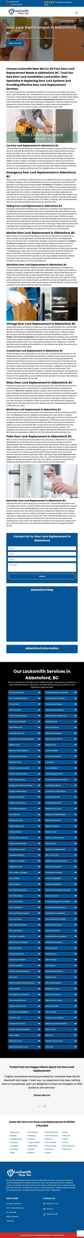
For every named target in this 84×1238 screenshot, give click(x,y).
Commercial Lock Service (18, 838)
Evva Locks (13, 977)
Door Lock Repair (15, 919)
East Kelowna (33, 1132)
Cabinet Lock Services (17, 803)
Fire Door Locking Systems (18, 1012)
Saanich (48, 1153)
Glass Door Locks (15, 1041)
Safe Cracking (51, 960)
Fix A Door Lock (14, 1018)
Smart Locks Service (53, 994)
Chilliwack (14, 1142)
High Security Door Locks (18, 1047)
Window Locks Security (54, 1041)
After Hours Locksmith (17, 722)
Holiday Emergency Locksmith (57, 692)
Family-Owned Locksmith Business (21, 983)
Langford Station (34, 1142)
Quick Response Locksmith (55, 919)
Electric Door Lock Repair (18, 942)
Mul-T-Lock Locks (52, 855)
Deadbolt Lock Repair (17, 861)
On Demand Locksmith (54, 873)
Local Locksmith (52, 750)
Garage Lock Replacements (19, 1029)
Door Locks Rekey (15, 931)
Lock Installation (52, 768)
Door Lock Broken (15, 907)
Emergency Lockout (16, 954)
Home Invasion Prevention (55, 698)
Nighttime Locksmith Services (56, 861)
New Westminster (52, 1132)
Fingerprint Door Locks (17, 1006)
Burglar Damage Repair (17, 791)
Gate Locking (14, 1035)
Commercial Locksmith (17, 843)
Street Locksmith (52, 1006)
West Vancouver (69, 1146)
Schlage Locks (51, 977)
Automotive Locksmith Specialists (21, 739)
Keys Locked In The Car (54, 739)
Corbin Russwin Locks (17, 849)
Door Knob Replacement (18, 890)
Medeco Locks (51, 832)
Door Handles (14, 878)
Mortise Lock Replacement (55, 849)
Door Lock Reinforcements (19, 913)
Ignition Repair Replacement (56, 716)
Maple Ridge (32, 1146)
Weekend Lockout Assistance (56, 1024)
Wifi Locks (49, 1035)
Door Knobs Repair (16, 896)
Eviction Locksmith (16, 965)
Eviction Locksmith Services (19, 971)
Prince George (51, 1146)
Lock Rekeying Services (54, 774)
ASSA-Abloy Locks (15, 727)
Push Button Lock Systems (55, 913)
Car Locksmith (14, 814)
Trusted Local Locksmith (55, 1018)
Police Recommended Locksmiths (58, 890)
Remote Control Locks (54, 925)
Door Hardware (14, 884)
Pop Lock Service (52, 896)
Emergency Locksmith (17, 960)
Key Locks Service (52, 727)
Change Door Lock (16, 820)
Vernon (65, 1139)
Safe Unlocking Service (54, 971)
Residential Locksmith (54, 942)
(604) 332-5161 (15, 43)
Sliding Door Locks (52, 989)
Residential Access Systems (56, 936)
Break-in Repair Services (18, 774)
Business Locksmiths (17, 797)
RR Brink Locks (51, 954)
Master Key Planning (53, 820)
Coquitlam (14, 1146)
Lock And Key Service (53, 756)
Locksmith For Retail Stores (56, 791)
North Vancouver (51, 1136)
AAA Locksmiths (15, 710)
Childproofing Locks (16, 826)
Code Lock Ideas (15, 832)
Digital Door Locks (15, 867)
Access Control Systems (18, 716)
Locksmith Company (53, 785)
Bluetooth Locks (15, 762)
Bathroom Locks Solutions (18, 750)
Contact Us (10, 1221)
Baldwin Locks (14, 745)
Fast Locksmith (14, 989)
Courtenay (14, 1149)
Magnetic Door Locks (53, 809)
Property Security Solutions (55, 907)
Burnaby (14, 1136)
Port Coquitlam (51, 1142)
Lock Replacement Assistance (57, 780)
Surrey (65, 1132)
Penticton (49, 1139)
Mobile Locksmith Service (55, 838)
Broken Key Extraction (17, 780)
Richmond (49, 1149)
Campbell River (16, 1139)
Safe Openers (51, 965)
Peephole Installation (53, 884)
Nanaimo (31, 1153)
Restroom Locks (51, 948)
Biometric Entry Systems (18, 756)
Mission (31, 1149)
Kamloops (32, 1136)
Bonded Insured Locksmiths (19, 768)
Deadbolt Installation (16, 855)
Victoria (66, 1142)
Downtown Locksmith (17, 936)
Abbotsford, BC (14, 2)
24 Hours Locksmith (16, 692)
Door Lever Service (16, 901)
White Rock (67, 1149)
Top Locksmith (51, 1012)
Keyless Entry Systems (54, 733)
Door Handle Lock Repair (18, 873)
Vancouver (67, 1136)
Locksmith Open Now (53, 803)
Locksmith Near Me (53, 797)
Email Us (50, 1209)
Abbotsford (15, 1132)
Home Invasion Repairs (54, 704)
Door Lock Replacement (18, 925)
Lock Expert (50, 762)
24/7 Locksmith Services (18, 698)
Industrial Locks (51, 722)
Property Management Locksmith (58, 901)
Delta (13, 1153)
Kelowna (31, 1139)
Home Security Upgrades (55, 710)
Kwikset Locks (51, 745)
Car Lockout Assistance (18, 809)
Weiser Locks (50, 1029)
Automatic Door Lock (16, 733)
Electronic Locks (15, 948)
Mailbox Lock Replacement (55, 814)
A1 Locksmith (14, 704)
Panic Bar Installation (53, 878)
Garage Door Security (17, 1024)
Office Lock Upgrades (53, 867)
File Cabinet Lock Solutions (19, 994)
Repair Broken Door (53, 931)
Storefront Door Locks (54, 1000)
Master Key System (52, 826)
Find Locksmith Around (17, 1000)
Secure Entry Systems (53, 983)
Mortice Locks (51, 843)
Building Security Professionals (20, 785)
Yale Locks (49, 1047)
